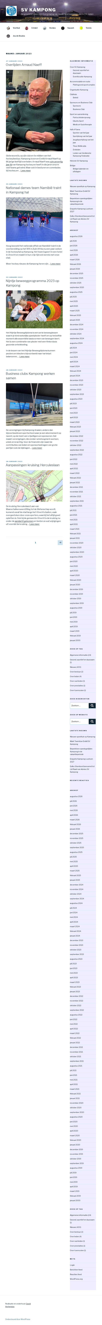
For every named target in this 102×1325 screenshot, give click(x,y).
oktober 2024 (75, 334)
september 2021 (77, 501)
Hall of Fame (75, 129)
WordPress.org (76, 1279)
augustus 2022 (76, 455)
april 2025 (74, 306)
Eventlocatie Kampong (82, 77)
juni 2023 (73, 408)
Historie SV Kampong (79, 161)
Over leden (74, 676)
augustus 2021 (76, 506)
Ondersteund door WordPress (17, 1319)
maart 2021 (74, 529)
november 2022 (76, 441)
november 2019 (76, 594)
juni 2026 (73, 246)
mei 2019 (73, 622)
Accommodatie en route (80, 81)
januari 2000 (75, 640)
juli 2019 (73, 613)
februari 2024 (75, 371)
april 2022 (74, 468)
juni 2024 (73, 352)
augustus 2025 (76, 292)
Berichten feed (76, 1270)
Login (72, 1265)
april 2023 (74, 417)
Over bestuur (75, 672)
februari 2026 (75, 264)
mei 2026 (74, 250)
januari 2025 (75, 320)
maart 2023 (74, 422)
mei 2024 (74, 357)
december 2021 (76, 487)
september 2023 (77, 394)
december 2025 (76, 273)
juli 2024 (73, 348)
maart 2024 (75, 366)
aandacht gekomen (24, 521)
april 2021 (74, 524)
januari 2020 (75, 585)
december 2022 (76, 436)
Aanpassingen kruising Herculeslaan (33, 465)
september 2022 (77, 450)
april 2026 (74, 255)
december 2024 (76, 324)
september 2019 (77, 603)
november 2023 (76, 385)
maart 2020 (75, 575)
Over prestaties (76, 686)
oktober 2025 (75, 283)
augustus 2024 (76, 343)
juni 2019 (73, 617)
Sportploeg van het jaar (82, 136)
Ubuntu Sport (78, 121)
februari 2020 (75, 580)
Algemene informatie (79, 655)
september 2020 (77, 552)
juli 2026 (73, 241)
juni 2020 (73, 561)
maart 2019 (74, 631)
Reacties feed (76, 1274)
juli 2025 (73, 297)
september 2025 (77, 287)
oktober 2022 (75, 445)
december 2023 (76, 380)
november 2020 (76, 543)
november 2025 (76, 278)
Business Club (79, 109)
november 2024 (76, 329)
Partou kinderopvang (81, 117)
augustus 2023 (76, 399)
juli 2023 (73, 403)
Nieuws (73, 667)
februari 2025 (75, 315)
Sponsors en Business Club (81, 102)
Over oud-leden (76, 681)
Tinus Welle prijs (79, 146)
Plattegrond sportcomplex (84, 85)
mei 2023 (74, 413)
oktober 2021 (75, 496)
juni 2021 (73, 515)
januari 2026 (75, 269)
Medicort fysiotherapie (82, 124)
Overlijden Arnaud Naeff (24, 65)
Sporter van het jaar (81, 133)
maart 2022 (74, 473)
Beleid (75, 98)
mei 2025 (74, 301)
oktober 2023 (75, 390)
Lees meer (26, 170)
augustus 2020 (76, 557)
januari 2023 (75, 431)
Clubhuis (73, 94)
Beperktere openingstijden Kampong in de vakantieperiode (81, 201)
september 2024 (77, 338)
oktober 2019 (75, 598)
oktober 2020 (75, 547)
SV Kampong (38, 10)
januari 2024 (75, 376)
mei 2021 (73, 520)
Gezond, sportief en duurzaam (82, 660)
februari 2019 (75, 636)
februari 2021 (75, 534)
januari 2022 (75, 482)
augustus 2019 (76, 608)
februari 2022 (75, 478)
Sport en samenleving (79, 114)
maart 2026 (75, 259)
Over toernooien (77, 690)
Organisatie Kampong (79, 90)
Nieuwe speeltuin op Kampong (82, 186)
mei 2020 (74, 566)
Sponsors (77, 106)
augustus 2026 (76, 236)
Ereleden (76, 150)
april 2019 (74, 626)
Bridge (72, 165)
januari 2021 (75, 538)
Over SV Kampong (77, 67)
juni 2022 (73, 459)
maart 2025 (75, 311)
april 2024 (74, 362)
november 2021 (76, 492)
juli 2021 (73, 510)
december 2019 (76, 589)
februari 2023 (75, 427)
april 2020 (74, 571)
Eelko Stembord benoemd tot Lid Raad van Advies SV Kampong (82, 219)
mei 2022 (74, 464)
